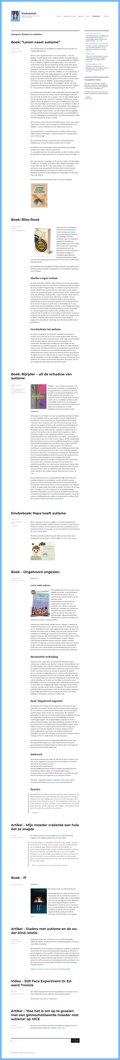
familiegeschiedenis (16, 391)
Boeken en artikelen (16, 50)
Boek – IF (18, 878)
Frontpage (14, 228)
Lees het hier (61, 1028)
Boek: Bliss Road (25, 220)
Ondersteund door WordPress (26, 1053)
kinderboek (14, 526)
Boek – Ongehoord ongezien (35, 572)
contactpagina (72, 538)
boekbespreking (20, 230)
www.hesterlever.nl (52, 782)
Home (59, 16)
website (52, 498)
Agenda (80, 16)
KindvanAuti (29, 13)
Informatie (96, 16)
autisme (13, 230)
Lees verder (99, 41)
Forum (88, 16)
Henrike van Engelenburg (18, 392)
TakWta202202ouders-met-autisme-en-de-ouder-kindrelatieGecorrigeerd (50, 969)
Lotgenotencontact (69, 16)
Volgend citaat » (88, 99)
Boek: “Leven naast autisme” (35, 42)
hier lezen (58, 838)
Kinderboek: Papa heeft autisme (38, 513)
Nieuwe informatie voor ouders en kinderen (97, 43)
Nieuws (13, 52)
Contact (106, 16)
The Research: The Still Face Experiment (44, 998)
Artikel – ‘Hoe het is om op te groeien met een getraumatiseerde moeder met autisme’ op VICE (45, 1015)
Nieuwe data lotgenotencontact (94, 64)
